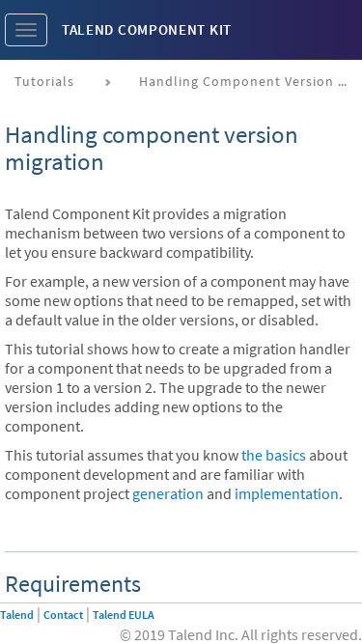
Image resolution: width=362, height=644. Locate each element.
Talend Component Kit (147, 29)
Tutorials (44, 81)
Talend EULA (123, 614)
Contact (63, 614)
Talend (17, 614)
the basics (273, 454)
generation (168, 493)
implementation (287, 493)
